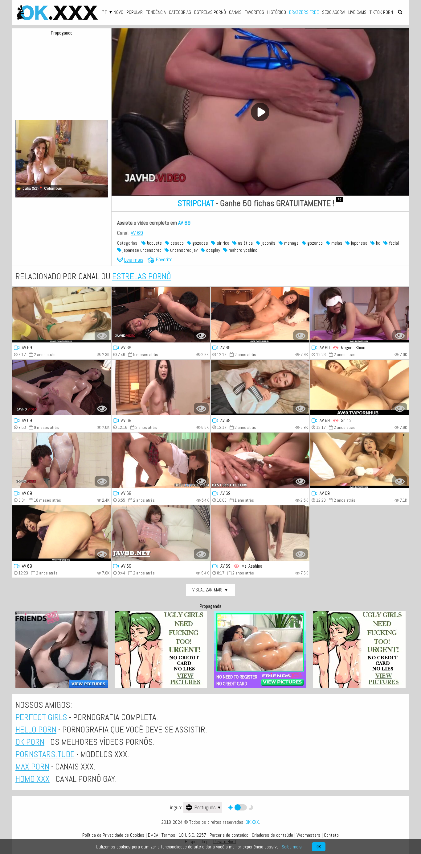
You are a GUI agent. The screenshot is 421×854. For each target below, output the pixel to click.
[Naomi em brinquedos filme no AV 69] (161, 387)
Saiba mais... (293, 847)
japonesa (358, 243)
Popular (134, 12)
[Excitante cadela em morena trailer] (161, 314)
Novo (118, 12)
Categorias (180, 12)
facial (393, 243)
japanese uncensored (141, 250)
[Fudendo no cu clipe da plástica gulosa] (359, 460)
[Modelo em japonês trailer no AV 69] (61, 387)
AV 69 (184, 222)
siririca (222, 243)
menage (291, 243)
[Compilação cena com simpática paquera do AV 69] (161, 533)
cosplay (212, 250)
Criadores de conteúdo (272, 835)
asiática (245, 243)
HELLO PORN (35, 729)
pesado (176, 243)
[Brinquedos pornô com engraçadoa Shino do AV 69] (359, 387)
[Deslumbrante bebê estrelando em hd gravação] (260, 387)
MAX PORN (32, 766)
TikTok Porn (381, 12)
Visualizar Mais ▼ (210, 590)
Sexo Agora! (333, 12)
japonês (268, 243)
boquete (154, 243)
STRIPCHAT (196, 203)
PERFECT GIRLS (41, 717)
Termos (168, 835)
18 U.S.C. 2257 (192, 835)
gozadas (199, 243)
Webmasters (308, 835)
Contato (331, 835)
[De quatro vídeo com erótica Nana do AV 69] (260, 314)
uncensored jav (183, 250)
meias (336, 243)
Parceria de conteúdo (229, 835)
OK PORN (29, 741)
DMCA (153, 835)
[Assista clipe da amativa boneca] (260, 460)
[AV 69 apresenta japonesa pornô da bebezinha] (161, 460)
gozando (314, 243)
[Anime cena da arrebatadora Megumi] (359, 314)
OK (319, 846)
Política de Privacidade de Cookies (113, 835)
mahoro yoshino (242, 250)
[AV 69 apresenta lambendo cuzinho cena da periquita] (61, 533)
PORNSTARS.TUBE (45, 754)
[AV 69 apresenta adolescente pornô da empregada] (61, 314)
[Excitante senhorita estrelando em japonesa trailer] (61, 460)
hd (377, 243)
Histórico (276, 12)
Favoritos (254, 12)
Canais (235, 12)
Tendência (156, 12)
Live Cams (357, 12)
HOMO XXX (32, 778)
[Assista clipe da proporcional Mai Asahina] (260, 533)
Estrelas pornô (210, 12)
